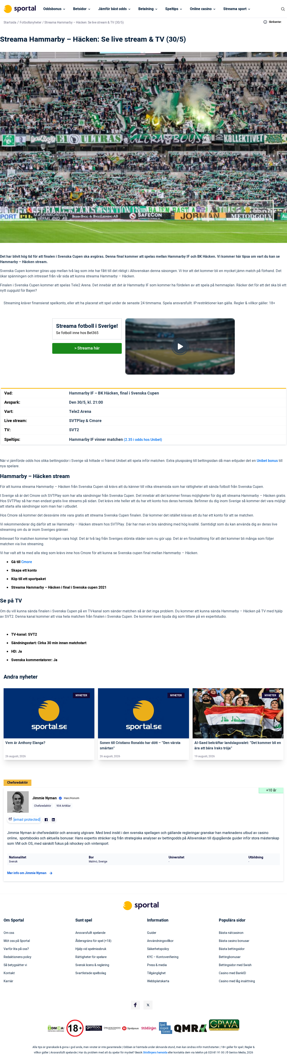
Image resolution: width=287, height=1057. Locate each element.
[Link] (49, 713)
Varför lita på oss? (16, 949)
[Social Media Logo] (135, 1005)
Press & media (157, 965)
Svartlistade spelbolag (90, 973)
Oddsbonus (52, 9)
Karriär (8, 981)
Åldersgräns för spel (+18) (93, 941)
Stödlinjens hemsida (155, 1053)
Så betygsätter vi (15, 965)
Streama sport (234, 9)
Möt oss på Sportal (17, 941)
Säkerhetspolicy (158, 949)
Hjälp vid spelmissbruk (90, 949)
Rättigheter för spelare (91, 957)
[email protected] (26, 819)
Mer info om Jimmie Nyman (26, 873)
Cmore (26, 562)
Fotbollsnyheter (30, 22)
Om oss (9, 933)
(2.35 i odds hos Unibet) (143, 439)
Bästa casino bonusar (234, 941)
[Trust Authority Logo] (94, 1028)
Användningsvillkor (160, 941)
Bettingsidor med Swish (235, 965)
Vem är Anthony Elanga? (25, 743)
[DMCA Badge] (56, 1028)
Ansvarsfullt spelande (90, 933)
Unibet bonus (267, 460)
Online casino (201, 9)
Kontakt (9, 973)
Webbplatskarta (158, 981)
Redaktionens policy (17, 957)
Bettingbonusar (230, 957)
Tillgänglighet (156, 973)
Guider (151, 933)
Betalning (146, 9)
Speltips (171, 9)
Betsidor (80, 9)
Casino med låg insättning (237, 981)
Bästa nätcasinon (231, 933)
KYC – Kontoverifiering (162, 957)
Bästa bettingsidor (232, 949)
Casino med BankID (232, 973)
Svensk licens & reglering (92, 965)
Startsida (10, 22)
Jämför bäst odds (112, 9)
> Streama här (87, 348)
